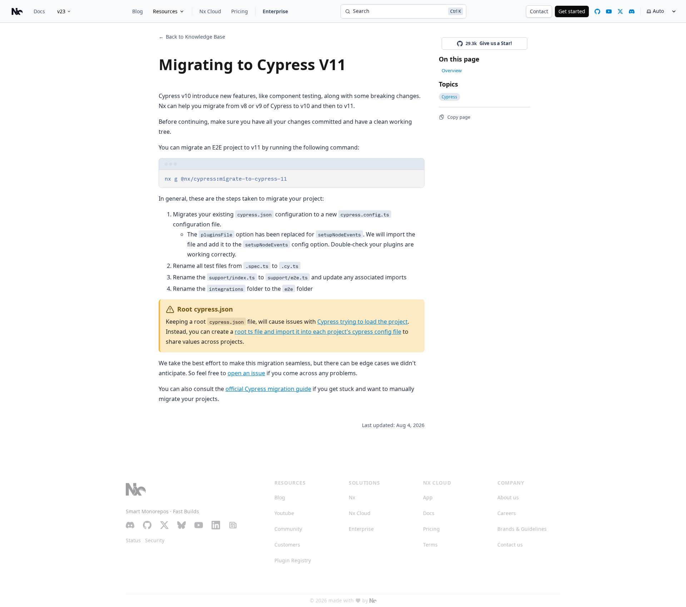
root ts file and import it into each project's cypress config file (318, 332)
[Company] (373, 600)
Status (133, 540)
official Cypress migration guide (268, 389)
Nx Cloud (210, 11)
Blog (137, 11)
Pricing (239, 11)
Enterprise (275, 11)
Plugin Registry (292, 560)
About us (508, 497)
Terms (430, 544)
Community (288, 528)
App (428, 497)
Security (154, 540)
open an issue (246, 373)
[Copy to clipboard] (415, 178)
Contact (539, 11)
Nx (352, 497)
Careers (506, 513)
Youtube (284, 513)
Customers (287, 544)
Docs (39, 11)
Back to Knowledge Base (192, 36)
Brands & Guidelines (522, 528)
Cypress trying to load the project (362, 321)
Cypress (449, 96)
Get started (571, 11)
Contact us (510, 544)
